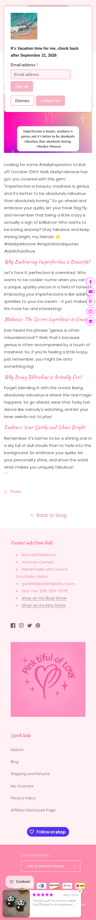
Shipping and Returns (30, 773)
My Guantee (22, 786)
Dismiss (22, 100)
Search (17, 749)
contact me (50, 100)
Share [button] (15, 491)
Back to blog (51, 515)
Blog (14, 761)
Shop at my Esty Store (44, 605)
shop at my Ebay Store (44, 598)
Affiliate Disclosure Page (33, 810)
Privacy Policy (23, 798)
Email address (24, 65)
